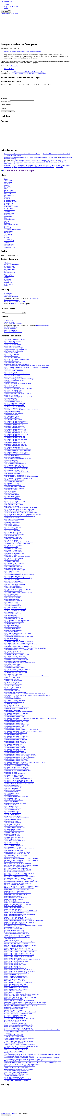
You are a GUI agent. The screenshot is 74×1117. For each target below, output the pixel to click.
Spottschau (7, 232)
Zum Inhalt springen (6, 1)
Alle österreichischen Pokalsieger (13, 850)
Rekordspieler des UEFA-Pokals (13, 1010)
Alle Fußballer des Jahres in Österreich (15, 447)
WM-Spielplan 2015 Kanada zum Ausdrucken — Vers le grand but (23, 1059)
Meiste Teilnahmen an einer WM (13, 991)
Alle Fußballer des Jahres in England (14, 436)
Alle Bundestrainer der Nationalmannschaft (16, 364)
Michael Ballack (9, 69)
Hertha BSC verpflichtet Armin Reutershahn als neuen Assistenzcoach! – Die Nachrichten (30, 162)
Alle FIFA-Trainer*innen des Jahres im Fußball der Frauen (21, 410)
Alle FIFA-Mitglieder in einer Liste (14, 405)
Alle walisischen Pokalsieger (12, 822)
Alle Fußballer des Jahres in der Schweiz (16, 432)
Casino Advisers (9, 322)
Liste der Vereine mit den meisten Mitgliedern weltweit (19, 945)
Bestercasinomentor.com (11, 330)
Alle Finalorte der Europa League (13, 413)
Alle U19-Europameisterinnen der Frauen (16, 796)
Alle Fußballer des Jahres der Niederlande (16, 423)
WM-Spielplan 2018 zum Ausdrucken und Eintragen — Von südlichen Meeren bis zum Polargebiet (32, 1061)
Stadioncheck (8, 234)
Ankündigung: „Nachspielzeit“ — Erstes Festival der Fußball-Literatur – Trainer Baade (29, 167)
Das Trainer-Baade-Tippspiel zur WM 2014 (16, 866)
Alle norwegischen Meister (12, 586)
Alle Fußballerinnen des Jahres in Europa (16, 452)
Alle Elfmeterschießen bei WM (13, 392)
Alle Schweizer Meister (11, 631)
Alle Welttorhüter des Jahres (12, 835)
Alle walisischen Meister (11, 821)
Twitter (6, 8)
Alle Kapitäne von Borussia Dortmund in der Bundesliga (20, 512)
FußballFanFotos (9, 203)
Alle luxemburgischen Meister (12, 532)
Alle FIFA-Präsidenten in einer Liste (14, 406)
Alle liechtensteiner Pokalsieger (13, 527)
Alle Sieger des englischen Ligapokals (15, 667)
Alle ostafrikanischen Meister (12, 596)
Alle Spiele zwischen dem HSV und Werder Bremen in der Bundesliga (24, 693)
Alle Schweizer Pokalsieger (12, 635)
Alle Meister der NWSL (11, 547)
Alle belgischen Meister (11, 352)
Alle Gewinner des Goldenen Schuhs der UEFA (18, 478)
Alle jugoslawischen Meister (12, 503)
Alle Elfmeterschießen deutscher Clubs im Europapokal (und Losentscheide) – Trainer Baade (30, 157)
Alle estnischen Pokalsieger (12, 400)
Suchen (3, 312)
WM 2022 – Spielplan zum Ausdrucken (15, 1049)
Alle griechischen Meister (11, 483)
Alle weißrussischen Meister (12, 824)
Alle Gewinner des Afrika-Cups (13, 470)
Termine (6, 4)
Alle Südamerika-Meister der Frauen (14, 700)
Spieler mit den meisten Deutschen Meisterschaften (18, 1025)
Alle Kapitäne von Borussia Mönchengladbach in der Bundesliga (22, 514)
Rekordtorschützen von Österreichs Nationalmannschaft (20, 1012)
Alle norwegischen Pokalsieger (13, 587)
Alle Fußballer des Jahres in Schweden (15, 444)
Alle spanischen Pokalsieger (12, 690)
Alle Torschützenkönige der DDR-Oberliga (16, 721)
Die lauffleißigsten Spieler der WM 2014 (16, 875)
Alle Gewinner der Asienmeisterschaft (15, 463)
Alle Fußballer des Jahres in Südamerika (15, 445)
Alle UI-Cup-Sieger (10, 804)
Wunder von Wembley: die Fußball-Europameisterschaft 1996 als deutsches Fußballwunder (30, 1062)
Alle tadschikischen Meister (12, 705)
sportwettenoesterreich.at (42, 325)
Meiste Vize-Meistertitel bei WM (13, 999)
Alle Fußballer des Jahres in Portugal (14, 442)
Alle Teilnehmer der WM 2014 (13, 710)
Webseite (3, 108)
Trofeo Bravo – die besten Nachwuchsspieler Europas (19, 1044)
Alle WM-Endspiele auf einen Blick (14, 840)
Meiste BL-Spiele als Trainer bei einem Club (17, 948)
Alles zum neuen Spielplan (12, 857)
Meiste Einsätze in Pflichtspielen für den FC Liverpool (19, 971)
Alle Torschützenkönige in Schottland (15, 747)
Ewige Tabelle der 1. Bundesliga (13, 899)
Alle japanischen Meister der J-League (15, 501)
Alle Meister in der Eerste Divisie (13, 558)
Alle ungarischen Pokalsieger (12, 811)
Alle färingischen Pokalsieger (12, 457)
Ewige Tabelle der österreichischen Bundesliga (17, 904)
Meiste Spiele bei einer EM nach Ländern (16, 987)
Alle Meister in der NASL (11, 560)
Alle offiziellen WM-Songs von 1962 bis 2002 (17, 589)
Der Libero (7, 193)
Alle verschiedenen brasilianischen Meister (16, 818)
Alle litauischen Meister (11, 529)
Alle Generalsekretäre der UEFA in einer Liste (17, 458)
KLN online (7, 215)
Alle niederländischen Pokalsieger (14, 576)
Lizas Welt (7, 218)
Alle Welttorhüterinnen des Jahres (13, 837)
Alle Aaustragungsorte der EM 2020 (14, 339)
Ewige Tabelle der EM (10, 901)
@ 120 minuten (8, 284)
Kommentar (4, 98)
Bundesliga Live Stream (11, 296)
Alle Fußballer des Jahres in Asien (14, 426)
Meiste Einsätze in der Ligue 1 (13, 966)
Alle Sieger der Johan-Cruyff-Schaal (14, 656)
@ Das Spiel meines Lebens (12, 264)
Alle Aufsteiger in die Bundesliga (13, 351)
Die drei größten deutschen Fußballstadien (16, 868)
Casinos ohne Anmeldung (11, 300)
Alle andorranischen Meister (12, 346)
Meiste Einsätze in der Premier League (15, 968)
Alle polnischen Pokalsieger (12, 604)
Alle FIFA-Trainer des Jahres (12, 408)
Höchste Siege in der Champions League (16, 932)
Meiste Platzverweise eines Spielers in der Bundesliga (19, 982)
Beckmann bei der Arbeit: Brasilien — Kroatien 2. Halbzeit (21, 860)
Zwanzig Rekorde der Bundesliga (14, 1075)
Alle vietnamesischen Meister (12, 819)
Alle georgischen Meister (11, 460)
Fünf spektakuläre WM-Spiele (12, 927)
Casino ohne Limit (34, 298)
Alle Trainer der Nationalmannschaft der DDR (17, 770)
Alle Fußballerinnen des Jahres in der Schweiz (17, 449)
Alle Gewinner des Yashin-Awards (14, 480)
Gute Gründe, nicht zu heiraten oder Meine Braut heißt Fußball (28, 73)
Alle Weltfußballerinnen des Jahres (14, 831)
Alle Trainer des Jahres (10, 772)
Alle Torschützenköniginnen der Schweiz (16, 760)
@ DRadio (7, 263)
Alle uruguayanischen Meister (12, 813)
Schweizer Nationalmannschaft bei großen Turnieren (19, 1018)
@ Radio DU (8, 277)
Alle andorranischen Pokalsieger (13, 348)
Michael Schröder (9, 219)
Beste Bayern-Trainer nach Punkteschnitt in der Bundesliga (21, 865)
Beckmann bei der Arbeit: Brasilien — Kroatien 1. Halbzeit (21, 858)
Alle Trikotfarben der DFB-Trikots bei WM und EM (19, 782)
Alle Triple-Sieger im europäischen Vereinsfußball (18, 783)
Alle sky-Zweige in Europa (12, 677)
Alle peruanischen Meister (11, 599)
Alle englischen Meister (11, 395)
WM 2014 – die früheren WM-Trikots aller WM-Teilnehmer (21, 1046)
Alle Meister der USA (10, 555)
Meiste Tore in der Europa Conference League (17, 995)
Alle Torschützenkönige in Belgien (14, 734)
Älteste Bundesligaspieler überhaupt (14, 1077)
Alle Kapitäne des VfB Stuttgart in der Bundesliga (18, 511)
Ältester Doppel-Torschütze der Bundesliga (16, 1080)
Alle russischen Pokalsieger (12, 617)
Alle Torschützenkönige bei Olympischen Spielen (18, 711)
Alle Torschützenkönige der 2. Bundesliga (16, 713)
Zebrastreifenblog (9, 246)
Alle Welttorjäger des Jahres (12, 839)
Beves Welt (7, 187)
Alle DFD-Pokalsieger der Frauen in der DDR (17, 383)
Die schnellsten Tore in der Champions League (17, 878)
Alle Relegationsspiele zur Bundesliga (15, 610)
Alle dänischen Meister (10, 385)
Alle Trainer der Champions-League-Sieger (16, 769)
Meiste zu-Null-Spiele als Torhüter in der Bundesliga (19, 1000)
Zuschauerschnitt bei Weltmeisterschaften (16, 1072)
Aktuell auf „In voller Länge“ (20, 171)
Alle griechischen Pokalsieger (12, 485)
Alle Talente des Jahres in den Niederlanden (16, 707)
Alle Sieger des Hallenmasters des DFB (15, 672)
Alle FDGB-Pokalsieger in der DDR (14, 403)
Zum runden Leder (9, 247)
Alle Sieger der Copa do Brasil (13, 651)
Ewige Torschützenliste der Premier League (16, 912)
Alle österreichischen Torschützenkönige (15, 855)
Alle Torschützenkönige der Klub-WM (15, 726)
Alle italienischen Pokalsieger (12, 499)
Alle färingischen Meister (11, 455)
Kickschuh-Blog (9, 213)
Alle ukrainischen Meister (11, 806)
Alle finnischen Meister (11, 414)
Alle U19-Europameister (11, 795)
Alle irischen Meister (10, 491)
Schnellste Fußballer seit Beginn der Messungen (18, 1013)
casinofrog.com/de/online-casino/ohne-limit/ (16, 305)
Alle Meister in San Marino (12, 561)
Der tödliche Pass (9, 195)
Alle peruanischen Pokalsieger (13, 600)
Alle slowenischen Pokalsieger (13, 684)
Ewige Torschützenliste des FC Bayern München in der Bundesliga (23, 920)
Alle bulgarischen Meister (11, 361)
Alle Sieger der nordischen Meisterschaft (15, 658)
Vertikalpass (7, 242)
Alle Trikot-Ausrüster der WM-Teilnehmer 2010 (18, 778)
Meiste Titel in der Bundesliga (12, 992)
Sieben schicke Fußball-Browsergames (15, 1023)
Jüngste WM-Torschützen (11, 940)
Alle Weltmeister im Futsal (11, 834)
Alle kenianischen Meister (11, 517)
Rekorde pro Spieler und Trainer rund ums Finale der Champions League (25, 1004)
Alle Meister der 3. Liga (11, 540)
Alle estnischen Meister (11, 398)
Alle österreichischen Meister (12, 847)
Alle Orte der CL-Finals (11, 594)
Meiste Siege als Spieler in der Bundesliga (16, 986)
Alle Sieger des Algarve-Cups (12, 664)
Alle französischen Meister (11, 418)
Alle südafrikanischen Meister (12, 698)
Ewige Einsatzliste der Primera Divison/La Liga (17, 894)
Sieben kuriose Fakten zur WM (13, 1022)
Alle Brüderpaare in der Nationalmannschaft (17, 359)
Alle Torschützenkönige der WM (13, 728)
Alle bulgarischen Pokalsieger (12, 362)
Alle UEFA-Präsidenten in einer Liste (15, 803)
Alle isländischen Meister (11, 494)
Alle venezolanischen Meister (12, 816)
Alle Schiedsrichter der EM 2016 (13, 618)
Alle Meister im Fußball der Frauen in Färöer (17, 556)
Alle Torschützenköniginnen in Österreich (16, 764)
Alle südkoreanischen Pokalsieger (14, 702)
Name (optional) (5, 101)
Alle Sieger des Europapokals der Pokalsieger (17, 669)
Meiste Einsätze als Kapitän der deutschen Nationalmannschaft (22, 960)
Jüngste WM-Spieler (10, 938)
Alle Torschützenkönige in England (14, 741)
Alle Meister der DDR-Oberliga (13, 545)
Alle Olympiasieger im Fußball (13, 591)
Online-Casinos (8, 295)
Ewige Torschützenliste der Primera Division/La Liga (19, 914)
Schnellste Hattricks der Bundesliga (14, 1017)
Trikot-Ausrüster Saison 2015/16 (13, 1043)
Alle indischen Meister (10, 490)
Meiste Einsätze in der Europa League (15, 964)
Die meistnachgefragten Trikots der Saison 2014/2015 (19, 876)
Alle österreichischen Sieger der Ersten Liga (16, 853)
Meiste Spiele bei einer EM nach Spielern (16, 989)
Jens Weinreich (8, 211)
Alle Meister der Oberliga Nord (13, 548)
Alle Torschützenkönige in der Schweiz (15, 739)
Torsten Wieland (9, 241)
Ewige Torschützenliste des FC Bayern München (18, 919)
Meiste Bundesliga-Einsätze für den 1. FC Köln (17, 953)
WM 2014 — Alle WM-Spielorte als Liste (16, 1048)
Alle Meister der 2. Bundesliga (13, 538)
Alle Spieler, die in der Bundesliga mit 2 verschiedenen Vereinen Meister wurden (27, 695)
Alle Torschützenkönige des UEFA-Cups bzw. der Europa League (23, 731)
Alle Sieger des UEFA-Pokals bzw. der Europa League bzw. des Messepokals (26, 676)
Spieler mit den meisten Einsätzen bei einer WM (18, 1026)
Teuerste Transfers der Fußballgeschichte (16, 1031)
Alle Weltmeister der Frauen (12, 832)
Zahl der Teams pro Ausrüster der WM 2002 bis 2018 (19, 1066)
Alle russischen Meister (11, 615)
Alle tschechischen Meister (12, 785)
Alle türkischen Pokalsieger (12, 793)
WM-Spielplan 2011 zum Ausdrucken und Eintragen (19, 1056)
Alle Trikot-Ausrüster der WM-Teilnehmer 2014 (18, 780)
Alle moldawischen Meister (12, 565)
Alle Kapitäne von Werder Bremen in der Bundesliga (19, 516)
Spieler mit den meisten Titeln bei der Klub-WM (18, 1028)
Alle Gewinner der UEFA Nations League (16, 468)
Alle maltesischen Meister (11, 535)
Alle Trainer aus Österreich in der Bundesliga (17, 765)
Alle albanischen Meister (11, 343)
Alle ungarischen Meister (11, 809)
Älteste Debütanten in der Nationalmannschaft (17, 1079)
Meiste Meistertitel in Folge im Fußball (15, 981)
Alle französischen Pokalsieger (13, 419)
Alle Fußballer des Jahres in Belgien (14, 427)
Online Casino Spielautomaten (13, 332)
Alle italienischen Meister (11, 498)
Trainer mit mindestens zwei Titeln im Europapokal (18, 1041)
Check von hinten (9, 190)
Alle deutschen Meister (10, 372)
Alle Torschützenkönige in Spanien (14, 751)
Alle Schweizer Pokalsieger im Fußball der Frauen (18, 636)
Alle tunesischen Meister (11, 788)
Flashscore (7, 198)
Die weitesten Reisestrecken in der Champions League (19, 880)
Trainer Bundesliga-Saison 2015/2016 (15, 1036)
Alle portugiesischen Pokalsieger (13, 607)
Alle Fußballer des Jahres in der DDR (15, 431)
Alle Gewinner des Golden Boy (13, 473)
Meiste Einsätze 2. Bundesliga (12, 958)
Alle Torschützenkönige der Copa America (16, 720)
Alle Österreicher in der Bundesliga (14, 845)
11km (5, 179)
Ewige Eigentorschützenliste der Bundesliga (16, 889)
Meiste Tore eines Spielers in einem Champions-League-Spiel (21, 994)
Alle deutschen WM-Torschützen (13, 377)
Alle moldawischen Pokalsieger (13, 566)
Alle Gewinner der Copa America (14, 465)
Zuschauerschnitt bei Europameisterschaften (16, 1070)
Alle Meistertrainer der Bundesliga (14, 563)
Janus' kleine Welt (9, 210)
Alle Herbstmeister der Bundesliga (14, 488)
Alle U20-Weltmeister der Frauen (13, 800)
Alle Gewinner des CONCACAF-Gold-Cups (17, 472)
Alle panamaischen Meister (12, 597)
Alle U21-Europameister (11, 801)
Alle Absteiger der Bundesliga (12, 341)
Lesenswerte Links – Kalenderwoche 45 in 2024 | (18, 165)
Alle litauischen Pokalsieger (12, 530)
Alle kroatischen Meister (11, 521)
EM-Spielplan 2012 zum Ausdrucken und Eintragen (19, 888)
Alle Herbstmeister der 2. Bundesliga (14, 486)
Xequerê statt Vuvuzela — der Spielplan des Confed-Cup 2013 (22, 1064)
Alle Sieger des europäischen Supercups (15, 671)
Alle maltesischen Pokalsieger (12, 537)
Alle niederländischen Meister (12, 573)
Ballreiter (7, 185)
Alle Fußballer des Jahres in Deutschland (16, 434)
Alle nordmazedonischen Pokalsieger (14, 584)
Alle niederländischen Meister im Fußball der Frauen (19, 574)
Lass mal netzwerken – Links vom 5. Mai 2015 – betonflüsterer (22, 154)
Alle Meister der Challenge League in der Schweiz (18, 542)
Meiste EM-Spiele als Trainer (12, 974)
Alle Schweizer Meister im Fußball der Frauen (17, 633)
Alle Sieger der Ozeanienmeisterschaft (15, 661)
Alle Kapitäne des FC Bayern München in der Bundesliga (20, 507)
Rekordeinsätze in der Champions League (16, 1007)
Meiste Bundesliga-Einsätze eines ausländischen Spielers (20, 950)
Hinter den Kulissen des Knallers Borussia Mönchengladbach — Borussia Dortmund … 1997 (39, 160)
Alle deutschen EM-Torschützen (13, 370)
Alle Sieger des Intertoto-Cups (13, 674)
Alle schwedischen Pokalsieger (13, 630)
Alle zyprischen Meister (11, 842)
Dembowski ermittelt (10, 192)
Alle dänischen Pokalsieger (12, 387)
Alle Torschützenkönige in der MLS (14, 738)
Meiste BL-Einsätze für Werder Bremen (15, 946)
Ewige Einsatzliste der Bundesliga (14, 891)
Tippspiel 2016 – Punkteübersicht (13, 1035)
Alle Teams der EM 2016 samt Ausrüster (16, 708)
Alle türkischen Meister (11, 791)
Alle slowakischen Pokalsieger (13, 680)
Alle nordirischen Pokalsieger (12, 581)
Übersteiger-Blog (9, 244)
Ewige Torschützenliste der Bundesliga (15, 907)
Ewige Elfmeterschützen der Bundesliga (15, 897)
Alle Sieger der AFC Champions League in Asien (18, 641)
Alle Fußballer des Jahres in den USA (15, 429)
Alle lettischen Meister (10, 524)
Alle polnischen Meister (11, 602)
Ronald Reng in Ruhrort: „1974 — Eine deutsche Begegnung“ (52, 165)
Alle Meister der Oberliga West (13, 552)
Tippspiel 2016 (8, 1033)
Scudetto (6, 226)
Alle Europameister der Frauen (13, 401)
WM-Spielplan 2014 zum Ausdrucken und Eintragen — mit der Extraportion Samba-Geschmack (31, 1057)
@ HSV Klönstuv (9, 266)
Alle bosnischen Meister (11, 356)
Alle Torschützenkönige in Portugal (14, 746)
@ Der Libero (8, 274)
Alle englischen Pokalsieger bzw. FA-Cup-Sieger (18, 396)
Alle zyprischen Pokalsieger (12, 844)
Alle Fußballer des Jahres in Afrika (14, 424)
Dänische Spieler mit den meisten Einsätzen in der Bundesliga (22, 881)
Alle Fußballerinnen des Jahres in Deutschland (17, 450)
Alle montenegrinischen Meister (13, 568)
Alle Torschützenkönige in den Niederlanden (17, 736)
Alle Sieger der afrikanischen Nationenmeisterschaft (19, 643)
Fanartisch (7, 197)
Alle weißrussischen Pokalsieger (13, 826)
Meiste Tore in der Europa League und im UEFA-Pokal (20, 997)
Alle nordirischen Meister (11, 579)
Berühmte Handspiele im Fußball (13, 862)
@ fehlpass (7, 281)
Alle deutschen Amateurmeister (13, 369)
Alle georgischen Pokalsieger (12, 462)
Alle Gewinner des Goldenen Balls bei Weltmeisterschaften (21, 476)
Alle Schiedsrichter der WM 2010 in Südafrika (17, 620)
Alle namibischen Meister (11, 571)
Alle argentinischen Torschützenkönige (15, 349)
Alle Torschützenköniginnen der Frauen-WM (17, 759)
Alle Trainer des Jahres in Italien (13, 775)
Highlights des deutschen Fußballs (14, 930)
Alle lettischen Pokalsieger (11, 525)
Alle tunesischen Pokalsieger (12, 790)
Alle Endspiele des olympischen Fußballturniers (17, 393)
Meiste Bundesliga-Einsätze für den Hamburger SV (19, 955)
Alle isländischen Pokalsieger (12, 496)
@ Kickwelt (7, 271)
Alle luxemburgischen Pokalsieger (14, 534)
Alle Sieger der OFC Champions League (16, 659)
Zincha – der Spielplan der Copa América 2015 (17, 1067)
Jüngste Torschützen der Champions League (17, 937)
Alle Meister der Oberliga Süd (12, 550)
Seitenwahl (7, 228)
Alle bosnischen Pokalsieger (12, 357)
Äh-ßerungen (14, 66)
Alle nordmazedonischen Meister (13, 583)
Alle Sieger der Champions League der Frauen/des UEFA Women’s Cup (25, 648)
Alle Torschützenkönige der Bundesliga (15, 716)
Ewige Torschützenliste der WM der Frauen (16, 917)
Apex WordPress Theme (8, 1113)
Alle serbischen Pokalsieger (12, 640)
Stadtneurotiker (8, 236)
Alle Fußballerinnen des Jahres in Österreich (17, 454)
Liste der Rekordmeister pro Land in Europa (17, 943)
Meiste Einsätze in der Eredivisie (13, 963)
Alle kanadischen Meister (11, 506)
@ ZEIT (6, 285)
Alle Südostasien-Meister (11, 703)
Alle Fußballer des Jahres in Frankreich (15, 439)
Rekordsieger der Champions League (15, 1008)
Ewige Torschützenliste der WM (13, 915)
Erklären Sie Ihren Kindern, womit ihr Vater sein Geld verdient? (22, 51)
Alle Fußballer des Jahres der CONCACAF (16, 421)
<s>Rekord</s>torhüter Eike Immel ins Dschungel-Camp (28, 72)
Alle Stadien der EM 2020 (11, 697)
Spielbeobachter (8, 231)
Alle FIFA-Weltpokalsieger (12, 411)
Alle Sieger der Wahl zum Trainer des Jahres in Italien (19, 662)
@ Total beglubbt (9, 276)
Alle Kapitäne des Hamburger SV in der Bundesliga (19, 509)
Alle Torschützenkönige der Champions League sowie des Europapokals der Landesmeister (30, 718)
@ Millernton (8, 282)
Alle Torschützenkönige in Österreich (15, 752)
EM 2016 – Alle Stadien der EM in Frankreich (17, 883)
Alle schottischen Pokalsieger (12, 627)
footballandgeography (10, 201)
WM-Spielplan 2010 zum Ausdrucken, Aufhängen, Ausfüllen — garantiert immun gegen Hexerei (32, 1054)
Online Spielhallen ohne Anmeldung (14, 301)
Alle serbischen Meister (11, 638)
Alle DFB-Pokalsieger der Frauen (14, 380)
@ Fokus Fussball (9, 272)
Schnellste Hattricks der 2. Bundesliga (15, 1015)
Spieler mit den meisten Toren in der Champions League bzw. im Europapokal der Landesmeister (32, 1030)
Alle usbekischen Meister (11, 814)
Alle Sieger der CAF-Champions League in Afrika (18, 646)
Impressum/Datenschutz (11, 6)
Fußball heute (8, 293)
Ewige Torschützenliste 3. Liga (13, 906)
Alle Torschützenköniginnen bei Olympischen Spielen (19, 754)
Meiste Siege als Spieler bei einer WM (15, 984)
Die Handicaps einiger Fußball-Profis (15, 871)
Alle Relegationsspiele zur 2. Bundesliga (15, 609)
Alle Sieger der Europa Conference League (16, 654)
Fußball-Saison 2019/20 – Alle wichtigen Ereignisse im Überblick (23, 925)
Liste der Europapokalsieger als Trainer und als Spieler (19, 942)
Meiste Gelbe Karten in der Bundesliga (15, 976)
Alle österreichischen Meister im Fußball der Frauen (19, 849)
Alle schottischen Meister (11, 625)
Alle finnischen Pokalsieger (12, 416)
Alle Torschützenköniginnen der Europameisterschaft (19, 757)
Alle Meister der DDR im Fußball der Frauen (17, 543)
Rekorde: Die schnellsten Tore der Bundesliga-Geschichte (20, 1005)
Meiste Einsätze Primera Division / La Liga (16, 973)
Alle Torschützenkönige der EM (13, 723)
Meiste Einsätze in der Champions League (16, 961)
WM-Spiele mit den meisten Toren (14, 1053)
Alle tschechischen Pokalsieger (13, 787)
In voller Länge (8, 208)
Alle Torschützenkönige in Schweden (15, 749)
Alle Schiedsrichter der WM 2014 (14, 622)
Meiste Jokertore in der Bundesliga (14, 979)
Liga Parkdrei (8, 216)
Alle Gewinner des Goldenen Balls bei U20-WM (18, 475)
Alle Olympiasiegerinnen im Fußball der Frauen (18, 592)
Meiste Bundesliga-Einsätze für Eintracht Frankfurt (18, 956)
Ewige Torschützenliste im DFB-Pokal (15, 924)
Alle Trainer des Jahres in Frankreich (14, 773)
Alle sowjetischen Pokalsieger (12, 687)
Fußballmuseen (8, 205)
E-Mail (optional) (6, 104)
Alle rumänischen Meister (11, 612)
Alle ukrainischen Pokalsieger (12, 808)
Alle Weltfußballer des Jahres (12, 829)
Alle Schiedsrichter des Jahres (12, 623)
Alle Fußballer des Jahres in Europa (14, 437)
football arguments (9, 200)
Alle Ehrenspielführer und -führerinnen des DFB (18, 388)
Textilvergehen (8, 239)
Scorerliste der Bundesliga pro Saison (15, 1020)
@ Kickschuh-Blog (9, 269)
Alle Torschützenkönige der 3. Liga (14, 715)
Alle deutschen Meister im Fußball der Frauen (17, 374)
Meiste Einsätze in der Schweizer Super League (17, 969)
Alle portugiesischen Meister (12, 605)
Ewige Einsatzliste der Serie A (13, 896)
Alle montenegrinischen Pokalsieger (14, 569)
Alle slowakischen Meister (11, 679)
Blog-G (6, 188)
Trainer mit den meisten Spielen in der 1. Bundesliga (19, 1038)
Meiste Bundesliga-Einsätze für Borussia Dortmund (19, 951)
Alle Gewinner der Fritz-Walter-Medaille (16, 467)
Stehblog (6, 237)
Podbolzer (7, 223)
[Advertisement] (37, 28)
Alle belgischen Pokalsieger (12, 354)
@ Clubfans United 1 (10, 267)
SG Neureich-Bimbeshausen (12, 229)
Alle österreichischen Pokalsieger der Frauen (17, 852)
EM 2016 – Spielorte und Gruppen (14, 884)
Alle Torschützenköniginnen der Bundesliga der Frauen (20, 756)
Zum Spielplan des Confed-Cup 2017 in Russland (18, 1069)
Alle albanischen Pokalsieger (12, 344)
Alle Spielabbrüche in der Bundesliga (15, 692)
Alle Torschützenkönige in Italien (13, 744)
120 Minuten (8, 180)
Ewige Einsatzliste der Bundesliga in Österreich (17, 893)
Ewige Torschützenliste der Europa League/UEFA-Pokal (20, 911)
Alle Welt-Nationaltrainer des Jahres (14, 827)
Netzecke (7, 221)
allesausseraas (8, 182)
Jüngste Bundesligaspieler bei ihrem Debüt (16, 933)
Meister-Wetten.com (10, 328)
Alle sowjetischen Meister (11, 685)
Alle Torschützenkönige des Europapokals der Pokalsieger (21, 729)
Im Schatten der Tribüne (11, 206)
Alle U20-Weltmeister (10, 798)
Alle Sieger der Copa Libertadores (14, 653)
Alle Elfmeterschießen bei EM (13, 390)
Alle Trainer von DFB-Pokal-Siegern (14, 777)
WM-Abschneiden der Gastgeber (13, 1051)
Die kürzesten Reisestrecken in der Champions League (19, 873)
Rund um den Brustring (11, 224)
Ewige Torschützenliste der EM (13, 909)
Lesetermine (59, 167)
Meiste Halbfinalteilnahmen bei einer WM (16, 977)
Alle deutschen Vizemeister (12, 375)
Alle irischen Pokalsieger (11, 493)
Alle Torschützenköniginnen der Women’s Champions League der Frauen (25, 762)
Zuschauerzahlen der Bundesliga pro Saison (16, 1074)
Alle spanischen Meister (11, 689)
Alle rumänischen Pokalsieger (12, 614)
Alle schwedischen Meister (12, 628)
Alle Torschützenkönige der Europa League (16, 725)
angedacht (7, 184)
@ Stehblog (7, 279)
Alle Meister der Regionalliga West (14, 553)
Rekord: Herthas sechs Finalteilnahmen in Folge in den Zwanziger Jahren (25, 1002)
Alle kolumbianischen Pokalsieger (14, 519)
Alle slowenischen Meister (11, 682)
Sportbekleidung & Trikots (11, 327)
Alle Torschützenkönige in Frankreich (15, 742)
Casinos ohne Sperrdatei (15, 323)
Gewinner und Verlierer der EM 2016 (15, 929)
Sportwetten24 (8, 320)
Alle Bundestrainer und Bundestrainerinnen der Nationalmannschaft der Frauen (26, 365)
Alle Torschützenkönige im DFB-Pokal (15, 733)
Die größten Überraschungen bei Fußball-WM (17, 870)
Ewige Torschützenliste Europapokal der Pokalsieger (19, 922)
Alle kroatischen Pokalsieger (12, 522)
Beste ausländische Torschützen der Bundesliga (17, 863)
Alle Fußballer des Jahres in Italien (14, 441)
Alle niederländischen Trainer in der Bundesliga (17, 578)
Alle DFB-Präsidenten (10, 382)
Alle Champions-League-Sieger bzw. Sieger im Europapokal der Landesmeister (27, 367)
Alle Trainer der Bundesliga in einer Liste (16, 767)
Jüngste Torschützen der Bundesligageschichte (17, 935)
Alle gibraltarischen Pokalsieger (13, 481)
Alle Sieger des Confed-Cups (12, 666)
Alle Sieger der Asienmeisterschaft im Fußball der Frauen (20, 645)
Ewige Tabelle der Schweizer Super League (16, 902)
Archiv (3, 255)
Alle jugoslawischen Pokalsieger (13, 504)
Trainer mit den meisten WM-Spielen (14, 1039)
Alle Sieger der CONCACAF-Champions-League (18, 649)
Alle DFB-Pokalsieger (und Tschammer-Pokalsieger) (19, 379)
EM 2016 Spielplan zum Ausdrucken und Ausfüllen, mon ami (22, 886)
